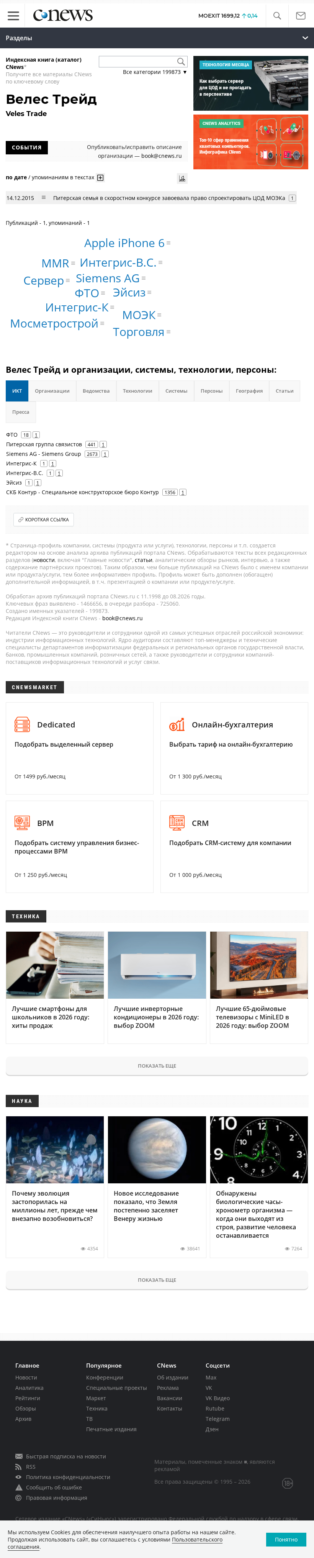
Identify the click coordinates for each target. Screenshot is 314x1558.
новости (44, 560)
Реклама (168, 1387)
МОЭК (138, 315)
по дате (16, 177)
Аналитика (29, 1387)
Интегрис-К (76, 307)
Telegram (218, 1418)
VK (209, 1387)
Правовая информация (56, 1497)
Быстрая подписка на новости (66, 1456)
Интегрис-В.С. (118, 262)
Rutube (215, 1408)
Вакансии (169, 1398)
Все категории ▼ (155, 71)
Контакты (169, 1408)
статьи (143, 560)
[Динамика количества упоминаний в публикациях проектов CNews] (182, 178)
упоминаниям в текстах (63, 177)
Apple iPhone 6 (124, 243)
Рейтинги (27, 1398)
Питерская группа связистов (44, 444)
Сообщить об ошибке (54, 1487)
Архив (23, 1418)
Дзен (212, 1429)
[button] (277, 16)
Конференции (104, 1377)
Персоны (212, 390)
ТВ (89, 1418)
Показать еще (157, 1065)
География (249, 390)
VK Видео (218, 1398)
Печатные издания (111, 1429)
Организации (52, 390)
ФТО (87, 293)
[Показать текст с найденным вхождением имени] (100, 177)
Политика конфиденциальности (68, 1477)
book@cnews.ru (161, 155)
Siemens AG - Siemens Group (43, 453)
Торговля (139, 331)
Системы (176, 390)
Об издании (172, 1377)
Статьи (285, 390)
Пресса (20, 411)
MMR (55, 263)
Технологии (137, 390)
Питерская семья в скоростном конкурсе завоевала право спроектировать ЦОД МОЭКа (169, 198)
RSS (31, 1466)
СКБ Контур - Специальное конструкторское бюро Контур (82, 492)
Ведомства (96, 390)
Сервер (43, 280)
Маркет (96, 1398)
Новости (26, 1377)
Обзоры (25, 1408)
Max (211, 1377)
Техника (97, 1408)
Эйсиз (129, 292)
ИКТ (17, 390)
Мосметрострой (54, 323)
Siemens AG (108, 278)
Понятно (286, 1539)
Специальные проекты (116, 1387)
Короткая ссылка (47, 519)
